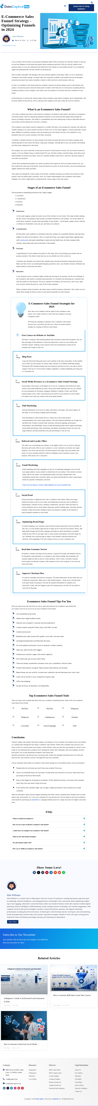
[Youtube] (18, 1088)
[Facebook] (4, 1088)
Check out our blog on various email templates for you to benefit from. (46, 485)
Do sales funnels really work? (22, 842)
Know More (13, 922)
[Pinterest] (22, 1088)
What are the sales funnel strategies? (24, 836)
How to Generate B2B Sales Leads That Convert (72, 995)
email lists (35, 800)
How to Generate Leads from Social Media (20, 1044)
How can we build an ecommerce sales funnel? (28, 849)
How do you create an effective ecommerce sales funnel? (31, 824)
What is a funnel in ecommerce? (23, 818)
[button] (65, 5)
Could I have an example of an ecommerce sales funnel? (31, 830)
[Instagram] (15, 1088)
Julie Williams (18, 36)
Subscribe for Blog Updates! (81, 7)
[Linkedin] (11, 1088)
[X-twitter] (8, 1088)
